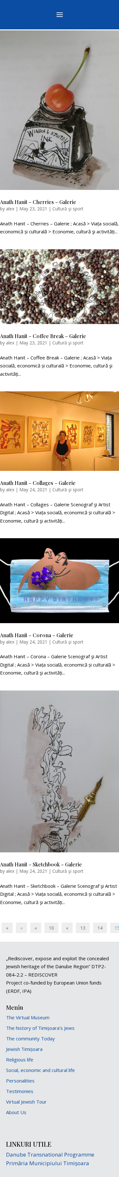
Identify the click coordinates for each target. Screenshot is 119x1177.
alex (10, 209)
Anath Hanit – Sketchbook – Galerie (41, 864)
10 (51, 928)
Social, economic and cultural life (40, 1070)
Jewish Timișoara (24, 1049)
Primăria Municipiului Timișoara (47, 1163)
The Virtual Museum (28, 1017)
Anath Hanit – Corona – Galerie (36, 635)
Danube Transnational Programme (50, 1154)
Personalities (20, 1080)
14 (99, 928)
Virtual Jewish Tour (26, 1101)
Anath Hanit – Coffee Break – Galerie (43, 336)
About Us (16, 1112)
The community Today (30, 1038)
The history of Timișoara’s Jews (40, 1028)
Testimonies (19, 1091)
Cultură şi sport (67, 209)
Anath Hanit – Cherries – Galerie (38, 202)
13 (82, 928)
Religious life (19, 1059)
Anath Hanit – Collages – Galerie (38, 482)
